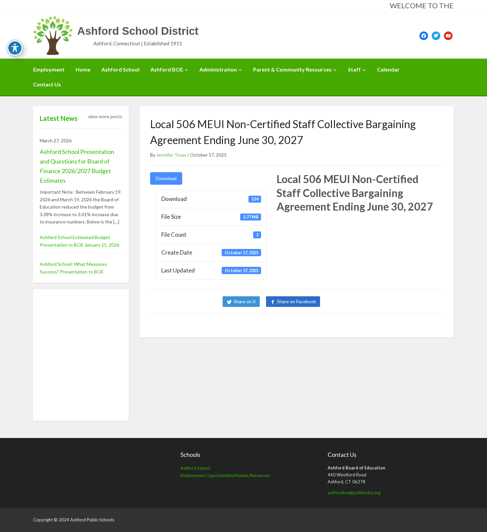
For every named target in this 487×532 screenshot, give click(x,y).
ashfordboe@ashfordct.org (354, 492)
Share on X (245, 301)
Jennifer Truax (171, 155)
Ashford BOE (166, 69)
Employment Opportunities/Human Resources (225, 475)
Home (83, 69)
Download (166, 178)
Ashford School (120, 69)
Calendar (388, 69)
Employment (49, 69)
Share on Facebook (296, 301)
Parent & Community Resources (292, 69)
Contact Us (47, 84)
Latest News (59, 118)
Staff (354, 69)
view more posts (105, 116)
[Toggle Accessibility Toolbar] (15, 48)
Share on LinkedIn (348, 301)
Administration (218, 69)
